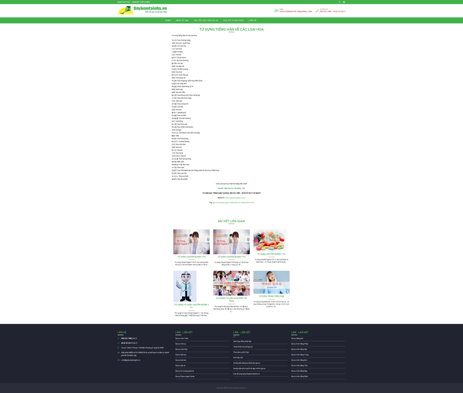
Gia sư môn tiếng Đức (318, 361)
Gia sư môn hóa (202, 350)
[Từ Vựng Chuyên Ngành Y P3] (231, 241)
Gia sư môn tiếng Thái (318, 366)
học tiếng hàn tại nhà (246, 202)
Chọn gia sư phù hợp (260, 353)
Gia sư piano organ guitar (202, 377)
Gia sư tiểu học (202, 355)
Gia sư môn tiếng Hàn (318, 350)
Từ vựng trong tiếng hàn (271, 296)
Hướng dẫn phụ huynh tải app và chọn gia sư (260, 369)
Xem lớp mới (260, 358)
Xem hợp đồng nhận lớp (260, 342)
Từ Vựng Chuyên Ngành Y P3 (231, 257)
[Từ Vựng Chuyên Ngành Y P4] (191, 241)
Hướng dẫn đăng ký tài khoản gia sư (260, 364)
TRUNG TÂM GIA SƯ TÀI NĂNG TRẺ (231, 188)
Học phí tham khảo (233, 20)
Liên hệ (252, 20)
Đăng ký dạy (182, 20)
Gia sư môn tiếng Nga (260, 374)
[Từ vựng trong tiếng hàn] (271, 282)
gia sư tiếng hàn (231, 202)
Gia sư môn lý (202, 344)
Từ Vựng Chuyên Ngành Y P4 (191, 257)
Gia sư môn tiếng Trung (318, 355)
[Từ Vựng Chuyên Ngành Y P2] (271, 240)
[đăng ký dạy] (142, 11)
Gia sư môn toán (202, 339)
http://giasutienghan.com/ (235, 198)
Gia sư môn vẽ (202, 366)
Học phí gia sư (260, 347)
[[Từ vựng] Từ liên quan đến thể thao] (231, 283)
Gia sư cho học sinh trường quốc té (202, 371)
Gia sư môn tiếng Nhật (318, 377)
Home (168, 20)
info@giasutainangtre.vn (131, 360)
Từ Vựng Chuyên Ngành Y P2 (271, 254)
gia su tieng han (219, 202)
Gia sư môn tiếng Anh (318, 339)
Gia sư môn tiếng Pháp (318, 344)
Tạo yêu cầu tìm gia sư (206, 20)
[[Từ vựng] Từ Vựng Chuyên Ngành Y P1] (191, 286)
